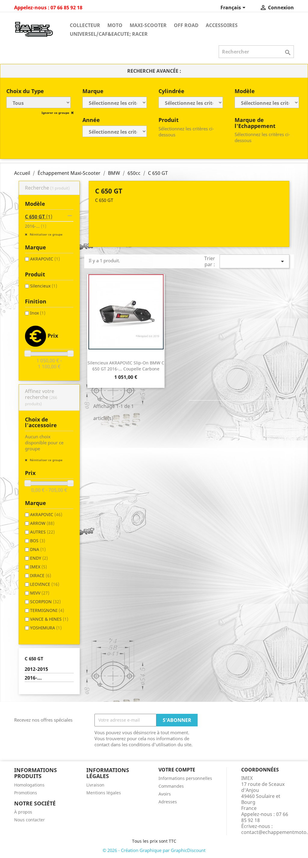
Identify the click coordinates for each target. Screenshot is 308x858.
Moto (114, 25)
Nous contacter (29, 820)
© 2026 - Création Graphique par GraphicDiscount (154, 850)
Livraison (95, 785)
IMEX (38, 567)
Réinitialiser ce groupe (46, 234)
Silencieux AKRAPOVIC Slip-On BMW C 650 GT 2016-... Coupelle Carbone (126, 366)
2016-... (35, 226)
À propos (23, 812)
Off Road (186, 25)
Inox (37, 313)
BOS (37, 540)
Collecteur (85, 25)
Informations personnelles (185, 778)
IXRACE (40, 575)
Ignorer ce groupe (56, 113)
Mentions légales (103, 793)
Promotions (25, 793)
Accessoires (222, 25)
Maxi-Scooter (148, 25)
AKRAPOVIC (45, 259)
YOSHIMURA (46, 628)
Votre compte (177, 769)
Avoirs (165, 794)
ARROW (42, 523)
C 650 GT (38, 216)
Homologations (29, 785)
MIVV (39, 593)
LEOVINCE (44, 584)
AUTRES (42, 532)
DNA (38, 549)
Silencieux (43, 286)
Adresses (168, 802)
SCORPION (45, 601)
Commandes (171, 786)
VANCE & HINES (49, 619)
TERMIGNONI (47, 610)
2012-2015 (36, 669)
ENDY (39, 558)
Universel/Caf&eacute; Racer (109, 34)
